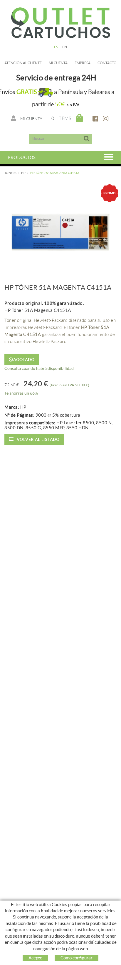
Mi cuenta (58, 63)
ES (56, 47)
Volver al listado (38, 439)
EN (64, 47)
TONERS (10, 173)
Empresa (82, 63)
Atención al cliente (23, 63)
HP (23, 173)
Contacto (107, 63)
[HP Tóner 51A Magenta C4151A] (60, 225)
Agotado (24, 359)
